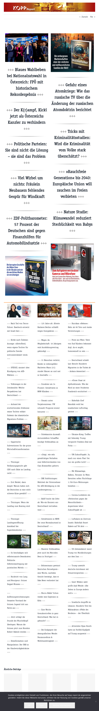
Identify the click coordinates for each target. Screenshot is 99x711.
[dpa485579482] (26, 34)
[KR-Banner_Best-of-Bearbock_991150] (19, 305)
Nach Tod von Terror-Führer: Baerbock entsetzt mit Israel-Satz (18, 327)
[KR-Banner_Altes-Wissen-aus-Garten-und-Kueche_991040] (49, 532)
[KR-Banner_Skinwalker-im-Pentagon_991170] (80, 417)
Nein (42, 705)
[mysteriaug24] (49, 305)
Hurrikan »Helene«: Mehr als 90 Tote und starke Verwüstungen (80, 327)
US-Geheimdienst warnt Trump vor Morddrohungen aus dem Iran (80, 553)
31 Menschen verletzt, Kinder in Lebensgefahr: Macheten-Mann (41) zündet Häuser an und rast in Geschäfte (49, 367)
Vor (91, 17)
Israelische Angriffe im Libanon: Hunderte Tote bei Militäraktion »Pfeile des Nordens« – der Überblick (79, 609)
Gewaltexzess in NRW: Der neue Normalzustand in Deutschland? (49, 523)
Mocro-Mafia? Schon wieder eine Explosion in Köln (48, 597)
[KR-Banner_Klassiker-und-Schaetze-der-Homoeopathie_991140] (49, 417)
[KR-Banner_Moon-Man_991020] (80, 532)
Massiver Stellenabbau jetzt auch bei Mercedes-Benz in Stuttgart (49, 553)
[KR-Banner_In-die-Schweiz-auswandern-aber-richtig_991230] (80, 305)
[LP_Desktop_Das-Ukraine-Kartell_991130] (26, 257)
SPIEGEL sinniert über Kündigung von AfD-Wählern (18, 371)
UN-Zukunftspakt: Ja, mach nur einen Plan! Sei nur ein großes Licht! (79, 458)
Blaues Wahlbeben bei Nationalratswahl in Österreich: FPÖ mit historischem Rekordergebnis (27, 82)
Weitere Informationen (62, 705)
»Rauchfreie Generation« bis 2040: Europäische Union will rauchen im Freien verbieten (72, 184)
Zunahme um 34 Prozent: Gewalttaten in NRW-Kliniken (48, 388)
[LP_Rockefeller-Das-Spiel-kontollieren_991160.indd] (72, 34)
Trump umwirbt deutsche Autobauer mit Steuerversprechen (78, 569)
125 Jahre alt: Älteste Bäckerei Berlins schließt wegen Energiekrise (49, 327)
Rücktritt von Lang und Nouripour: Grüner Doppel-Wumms (17, 580)
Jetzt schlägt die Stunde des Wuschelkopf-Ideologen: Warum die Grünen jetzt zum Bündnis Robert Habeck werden (18, 624)
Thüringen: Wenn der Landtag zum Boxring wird (18, 506)
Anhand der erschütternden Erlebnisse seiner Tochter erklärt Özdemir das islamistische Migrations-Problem (18, 411)
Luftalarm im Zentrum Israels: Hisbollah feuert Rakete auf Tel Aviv (79, 523)
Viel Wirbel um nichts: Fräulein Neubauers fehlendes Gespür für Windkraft (27, 190)
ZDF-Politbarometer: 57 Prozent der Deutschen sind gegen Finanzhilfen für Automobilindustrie (27, 231)
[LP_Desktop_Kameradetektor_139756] (72, 244)
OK (29, 705)
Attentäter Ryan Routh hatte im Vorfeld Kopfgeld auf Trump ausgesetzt (80, 630)
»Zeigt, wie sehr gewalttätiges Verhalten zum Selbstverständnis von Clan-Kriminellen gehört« (49, 462)
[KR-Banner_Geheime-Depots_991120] (19, 535)
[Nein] (95, 701)
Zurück (85, 17)
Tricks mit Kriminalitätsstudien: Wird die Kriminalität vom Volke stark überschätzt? (72, 144)
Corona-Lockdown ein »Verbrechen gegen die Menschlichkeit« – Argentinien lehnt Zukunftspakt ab (79, 502)
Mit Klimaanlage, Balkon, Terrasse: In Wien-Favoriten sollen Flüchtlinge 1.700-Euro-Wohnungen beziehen (80, 478)
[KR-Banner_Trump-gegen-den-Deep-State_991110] (19, 425)
